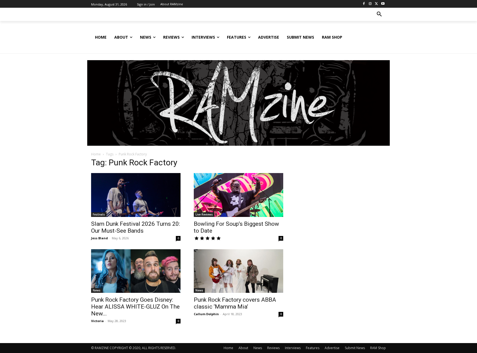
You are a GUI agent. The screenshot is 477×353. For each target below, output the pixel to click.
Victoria (97, 321)
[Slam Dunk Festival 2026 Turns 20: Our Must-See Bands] (136, 195)
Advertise (332, 348)
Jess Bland (99, 238)
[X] (376, 4)
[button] (379, 14)
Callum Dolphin (206, 314)
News (96, 290)
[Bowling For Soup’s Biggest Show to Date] (238, 195)
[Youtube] (383, 4)
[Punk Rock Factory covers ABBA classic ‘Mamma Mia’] (238, 271)
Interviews (293, 348)
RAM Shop (378, 348)
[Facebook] (364, 4)
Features (312, 348)
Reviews (273, 348)
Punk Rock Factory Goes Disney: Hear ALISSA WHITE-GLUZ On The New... (135, 306)
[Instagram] (370, 4)
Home (96, 154)
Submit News (355, 348)
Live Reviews (204, 214)
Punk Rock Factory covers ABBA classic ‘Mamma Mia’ (235, 303)
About (243, 348)
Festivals (99, 214)
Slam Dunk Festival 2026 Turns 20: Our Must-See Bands (135, 227)
